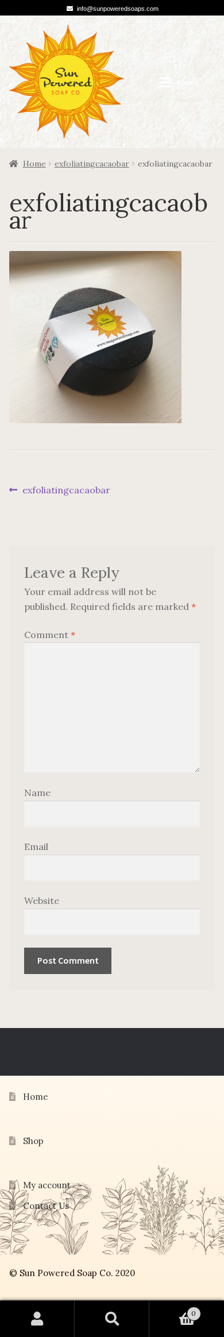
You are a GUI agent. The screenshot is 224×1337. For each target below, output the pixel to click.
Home (34, 164)
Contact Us (46, 1205)
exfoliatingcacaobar (92, 164)
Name (37, 792)
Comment (49, 634)
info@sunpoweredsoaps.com (118, 8)
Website (41, 900)
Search (112, 1318)
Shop (33, 1140)
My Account (37, 1318)
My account (47, 1185)
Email (36, 846)
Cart (172, 1309)
